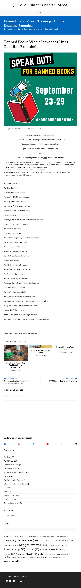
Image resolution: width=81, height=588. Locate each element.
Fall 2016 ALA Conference (13, 480)
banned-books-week (20, 333)
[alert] (40, 396)
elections (66, 540)
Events (39, 129)
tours (64, 557)
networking (34, 553)
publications (34, 557)
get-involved (36, 545)
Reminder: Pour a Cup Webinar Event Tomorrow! (15, 365)
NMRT (6, 491)
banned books (62, 536)
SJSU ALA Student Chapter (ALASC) (40, 5)
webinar (12, 561)
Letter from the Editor (58, 545)
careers (10, 540)
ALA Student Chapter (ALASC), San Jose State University (26, 167)
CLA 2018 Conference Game (40, 352)
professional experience (16, 557)
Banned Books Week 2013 (65, 348)
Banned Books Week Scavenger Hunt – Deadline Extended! (38, 29)
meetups (61, 549)
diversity (53, 541)
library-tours (47, 549)
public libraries (44, 557)
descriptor (44, 541)
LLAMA (6, 488)
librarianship (14, 549)
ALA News (7, 457)
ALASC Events (34, 536)
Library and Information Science (16, 484)
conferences (27, 540)
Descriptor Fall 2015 (11, 465)
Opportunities (9, 495)
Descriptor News (10, 469)
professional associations (60, 554)
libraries (34, 333)
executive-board (14, 545)
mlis (21, 554)
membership (10, 554)
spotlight (55, 557)
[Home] (5, 29)
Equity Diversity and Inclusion (15, 472)
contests (29, 333)
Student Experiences (11, 503)
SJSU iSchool (8, 499)
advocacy (10, 333)
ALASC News (30, 129)
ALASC (22, 536)
